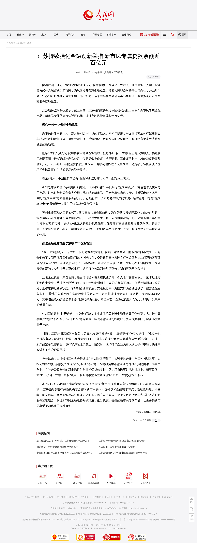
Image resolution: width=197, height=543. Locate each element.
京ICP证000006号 (140, 519)
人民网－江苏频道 (113, 72)
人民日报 (42, 483)
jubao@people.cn (127, 503)
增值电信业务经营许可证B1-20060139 (94, 514)
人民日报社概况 (32, 497)
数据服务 (121, 497)
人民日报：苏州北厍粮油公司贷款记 (116, 447)
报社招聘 (61, 497)
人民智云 (128, 483)
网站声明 (132, 497)
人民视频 (111, 483)
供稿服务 (109, 497)
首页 (8, 34)
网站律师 (144, 497)
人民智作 (145, 483)
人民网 (10, 43)
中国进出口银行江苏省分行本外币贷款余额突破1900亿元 (65, 452)
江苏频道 (20, 43)
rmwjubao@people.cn (138, 508)
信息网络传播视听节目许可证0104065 (38, 519)
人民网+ (60, 483)
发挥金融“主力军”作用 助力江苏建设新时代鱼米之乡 (63, 440)
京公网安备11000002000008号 (162, 519)
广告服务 (85, 497)
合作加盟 (97, 497)
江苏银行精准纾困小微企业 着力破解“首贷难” (121, 440)
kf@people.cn (72, 508)
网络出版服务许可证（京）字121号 (115, 519)
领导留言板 (94, 483)
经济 (29, 43)
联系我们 (168, 497)
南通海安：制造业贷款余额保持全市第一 (57, 447)
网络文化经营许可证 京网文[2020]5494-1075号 (77, 519)
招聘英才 (73, 497)
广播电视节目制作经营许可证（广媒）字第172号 (135, 514)
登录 (184, 34)
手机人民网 (76, 483)
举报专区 (97, 34)
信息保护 (156, 497)
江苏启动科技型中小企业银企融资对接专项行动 (122, 452)
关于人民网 (48, 497)
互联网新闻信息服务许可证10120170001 (57, 514)
